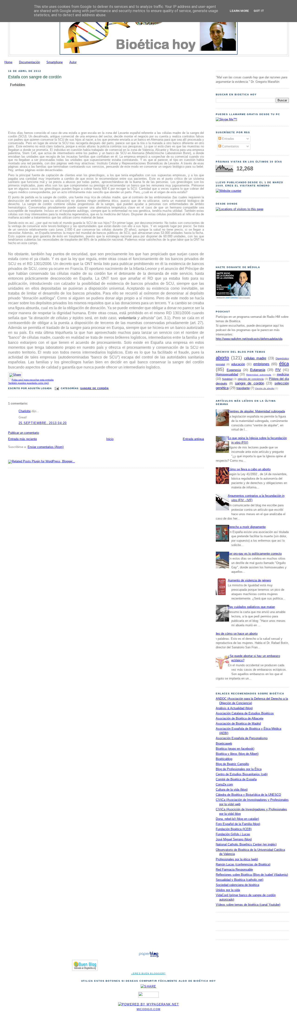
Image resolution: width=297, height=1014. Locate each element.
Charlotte (25, 411)
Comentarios (230, 146)
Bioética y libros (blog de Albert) (237, 754)
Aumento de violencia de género (249, 580)
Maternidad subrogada (258, 374)
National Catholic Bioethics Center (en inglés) (246, 844)
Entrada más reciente (22, 439)
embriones (261, 364)
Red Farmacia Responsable (234, 869)
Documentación (29, 62)
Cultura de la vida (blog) (232, 789)
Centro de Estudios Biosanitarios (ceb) (242, 774)
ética (284, 363)
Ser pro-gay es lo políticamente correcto (255, 553)
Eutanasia (257, 370)
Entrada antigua (193, 439)
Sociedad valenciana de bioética (237, 885)
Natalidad (227, 379)
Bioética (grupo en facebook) (235, 748)
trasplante (243, 388)
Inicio (109, 439)
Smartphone (54, 62)
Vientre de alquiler (264, 388)
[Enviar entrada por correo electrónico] (57, 388)
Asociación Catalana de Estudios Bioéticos (245, 713)
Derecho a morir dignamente (247, 527)
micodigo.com (148, 1009)
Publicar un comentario (23, 432)
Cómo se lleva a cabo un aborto (249, 469)
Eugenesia (234, 370)
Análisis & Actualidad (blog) (234, 708)
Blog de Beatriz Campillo (232, 764)
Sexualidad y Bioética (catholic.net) (239, 879)
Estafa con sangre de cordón (34, 77)
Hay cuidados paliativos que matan (251, 607)
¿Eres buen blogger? (148, 973)
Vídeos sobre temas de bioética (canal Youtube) (248, 904)
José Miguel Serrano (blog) (234, 839)
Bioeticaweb (224, 743)
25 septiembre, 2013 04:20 (43, 423)
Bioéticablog (224, 759)
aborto (222, 357)
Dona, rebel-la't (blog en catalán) (237, 819)
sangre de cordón (94, 388)
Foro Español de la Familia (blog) (238, 824)
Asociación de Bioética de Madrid (238, 723)
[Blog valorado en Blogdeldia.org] (85, 965)
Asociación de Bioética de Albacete (239, 718)
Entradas (227, 138)
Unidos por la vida (228, 890)
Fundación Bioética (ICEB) (234, 829)
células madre (255, 358)
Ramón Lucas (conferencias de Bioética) (243, 864)
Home (8, 62)
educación (238, 364)
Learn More (239, 11)
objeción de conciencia (251, 379)
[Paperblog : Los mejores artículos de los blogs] (148, 957)
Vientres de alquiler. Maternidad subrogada (256, 411)
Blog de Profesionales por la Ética (238, 769)
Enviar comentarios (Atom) (46, 447)
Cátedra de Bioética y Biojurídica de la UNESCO (248, 794)
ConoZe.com (224, 784)
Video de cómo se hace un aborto (235, 633)
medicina (283, 374)
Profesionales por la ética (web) (237, 859)
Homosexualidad (227, 374)
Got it (259, 11)
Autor (73, 62)
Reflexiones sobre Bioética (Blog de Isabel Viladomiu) (252, 874)
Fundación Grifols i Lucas (233, 834)
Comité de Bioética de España (236, 779)
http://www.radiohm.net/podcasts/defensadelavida (249, 339)
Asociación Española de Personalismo (242, 738)
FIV (278, 370)
